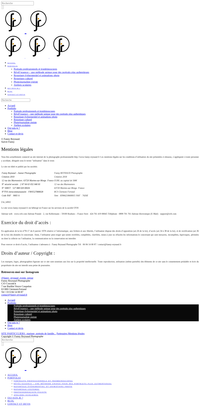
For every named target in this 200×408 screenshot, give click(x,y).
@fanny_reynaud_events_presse (17, 278)
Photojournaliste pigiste (26, 81)
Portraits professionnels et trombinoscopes (35, 69)
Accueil (12, 63)
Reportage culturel (23, 78)
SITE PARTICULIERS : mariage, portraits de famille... (28, 333)
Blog (10, 91)
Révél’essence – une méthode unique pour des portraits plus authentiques (51, 72)
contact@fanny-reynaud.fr (14, 294)
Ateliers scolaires (22, 85)
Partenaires (62, 333)
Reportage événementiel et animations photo (36, 75)
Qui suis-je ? (14, 88)
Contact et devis (16, 94)
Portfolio (13, 66)
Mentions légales (76, 333)
